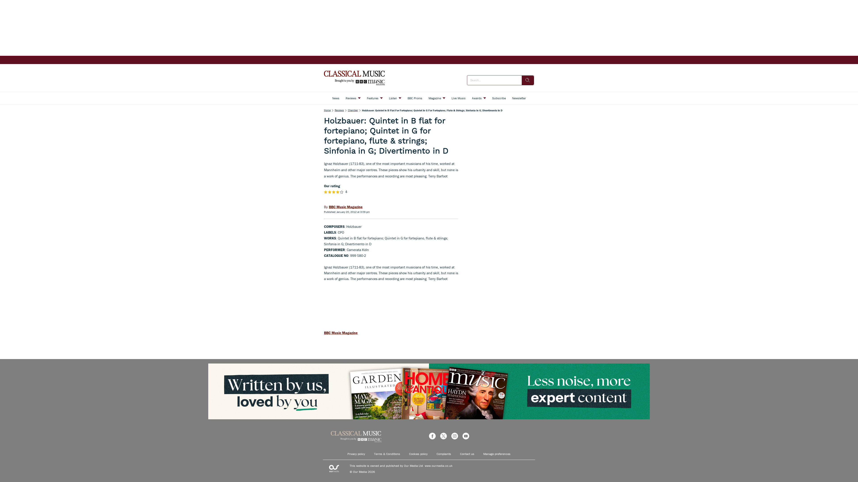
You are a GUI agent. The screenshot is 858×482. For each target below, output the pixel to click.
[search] (528, 80)
